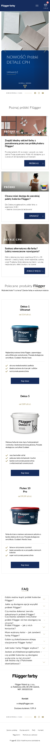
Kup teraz (25, 381)
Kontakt (40, 730)
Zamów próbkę (12, 730)
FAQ (33, 730)
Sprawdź (33, 216)
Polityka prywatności (30, 735)
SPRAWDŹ (12, 72)
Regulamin (16, 735)
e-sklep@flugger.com (25, 703)
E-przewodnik (24, 730)
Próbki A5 (34, 163)
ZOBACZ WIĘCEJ (34, 271)
